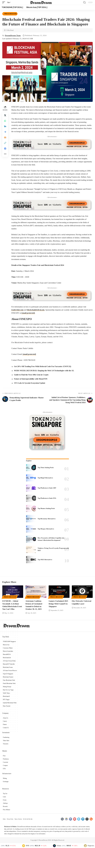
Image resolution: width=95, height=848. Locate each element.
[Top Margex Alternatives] (31, 529)
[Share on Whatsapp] (5, 121)
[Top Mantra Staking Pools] (31, 508)
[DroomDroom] (40, 2)
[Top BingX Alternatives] (31, 477)
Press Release (10, 14)
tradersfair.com (17, 310)
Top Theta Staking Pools (46, 467)
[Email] (5, 137)
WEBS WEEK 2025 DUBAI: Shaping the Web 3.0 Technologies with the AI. (44, 371)
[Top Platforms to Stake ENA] (31, 498)
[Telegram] (78, 819)
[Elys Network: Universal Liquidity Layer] (82, 591)
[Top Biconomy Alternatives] (31, 518)
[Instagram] (87, 819)
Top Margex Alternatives (46, 529)
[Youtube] (74, 819)
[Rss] (91, 819)
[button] (4, 2)
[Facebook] (70, 819)
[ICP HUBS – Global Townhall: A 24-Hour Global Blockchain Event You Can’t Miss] (12, 591)
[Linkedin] (82, 819)
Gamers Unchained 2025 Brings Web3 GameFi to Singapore (58, 603)
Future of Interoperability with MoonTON (30, 379)
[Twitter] (62, 819)
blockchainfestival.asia (35, 310)
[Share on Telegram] (5, 132)
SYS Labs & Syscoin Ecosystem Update (29, 383)
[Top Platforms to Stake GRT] (31, 488)
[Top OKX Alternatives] (31, 559)
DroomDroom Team (13, 35)
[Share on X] (5, 115)
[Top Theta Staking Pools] (31, 467)
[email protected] (28, 313)
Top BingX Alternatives (45, 478)
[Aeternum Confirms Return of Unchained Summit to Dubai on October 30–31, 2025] (35, 591)
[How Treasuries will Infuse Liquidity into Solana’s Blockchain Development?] (31, 539)
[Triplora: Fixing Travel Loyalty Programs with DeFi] (31, 549)
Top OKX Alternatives (45, 559)
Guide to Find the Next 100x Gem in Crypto (31, 375)
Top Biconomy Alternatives (46, 519)
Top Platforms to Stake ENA (47, 498)
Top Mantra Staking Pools (46, 508)
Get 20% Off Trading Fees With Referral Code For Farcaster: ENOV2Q (42, 366)
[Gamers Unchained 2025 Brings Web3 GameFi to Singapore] (59, 591)
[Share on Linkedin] (5, 126)
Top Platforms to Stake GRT (47, 488)
